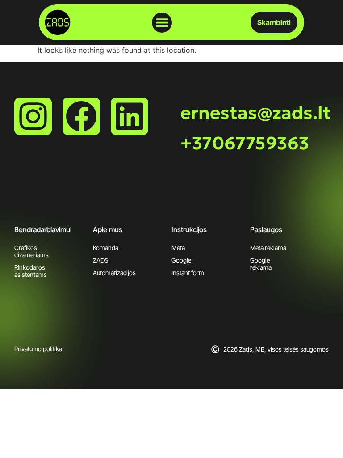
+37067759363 (244, 143)
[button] (162, 23)
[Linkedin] (129, 116)
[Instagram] (33, 116)
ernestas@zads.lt (255, 113)
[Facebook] (81, 116)
